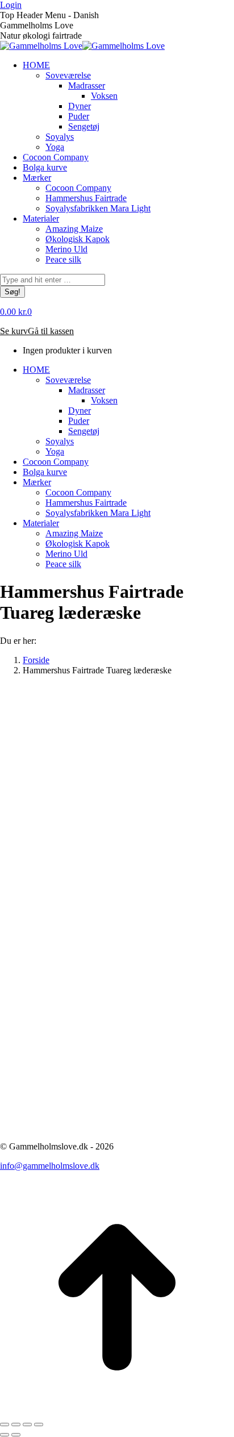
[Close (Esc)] (4, 1424)
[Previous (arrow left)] (4, 1434)
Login (11, 5)
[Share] (15, 1424)
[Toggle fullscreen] (27, 1424)
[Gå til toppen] (117, 1411)
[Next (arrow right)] (15, 1434)
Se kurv (14, 331)
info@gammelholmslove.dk (49, 1166)
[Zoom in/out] (38, 1424)
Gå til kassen (51, 331)
